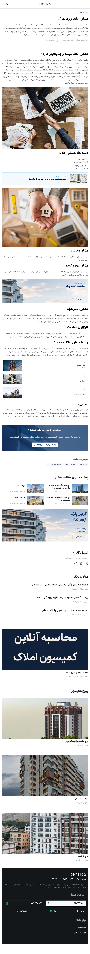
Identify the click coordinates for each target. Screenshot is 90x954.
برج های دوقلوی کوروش (76, 741)
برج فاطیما (83, 856)
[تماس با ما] (7, 4)
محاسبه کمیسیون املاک (76, 673)
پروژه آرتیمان (80, 381)
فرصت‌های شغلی (80, 932)
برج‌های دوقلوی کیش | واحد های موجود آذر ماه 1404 (59, 487)
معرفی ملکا (82, 927)
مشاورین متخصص (45, 416)
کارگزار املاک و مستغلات (36, 66)
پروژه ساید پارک (79, 394)
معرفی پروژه (78, 283)
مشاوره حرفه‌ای (69, 464)
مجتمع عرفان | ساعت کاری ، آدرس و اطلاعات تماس (64, 611)
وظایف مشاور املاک (54, 464)
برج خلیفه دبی (20, 485)
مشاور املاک (82, 464)
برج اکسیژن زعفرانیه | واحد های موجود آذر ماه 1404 (58, 499)
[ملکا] (78, 875)
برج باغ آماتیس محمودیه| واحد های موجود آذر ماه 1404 (62, 598)
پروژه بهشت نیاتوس (81, 366)
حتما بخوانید (60, 176)
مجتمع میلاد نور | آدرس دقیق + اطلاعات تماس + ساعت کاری (60, 585)
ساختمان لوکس (20, 497)
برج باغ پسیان (81, 799)
